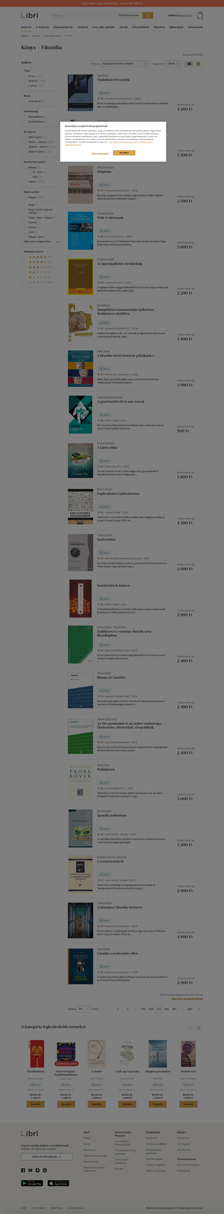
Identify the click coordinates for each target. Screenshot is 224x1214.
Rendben (124, 153)
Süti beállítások (100, 153)
